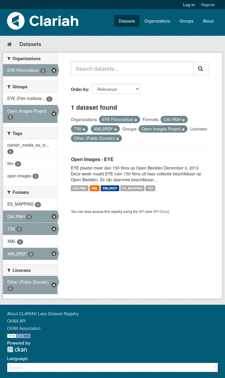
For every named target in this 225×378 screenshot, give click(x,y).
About (208, 21)
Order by (79, 89)
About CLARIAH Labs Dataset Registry (43, 313)
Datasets (127, 21)
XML (94, 188)
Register (208, 4)
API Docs (160, 211)
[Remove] (135, 119)
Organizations (157, 21)
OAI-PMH (79, 188)
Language (17, 358)
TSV (151, 188)
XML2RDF (110, 188)
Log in (189, 4)
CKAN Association (23, 328)
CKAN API (16, 321)
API (141, 211)
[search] (201, 68)
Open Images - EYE (92, 159)
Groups (186, 21)
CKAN (17, 349)
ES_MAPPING (132, 188)
